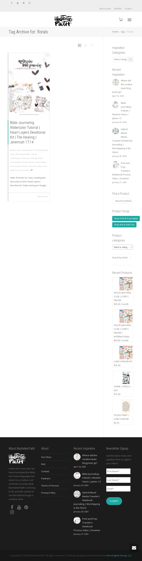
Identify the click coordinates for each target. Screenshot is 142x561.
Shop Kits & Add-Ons (124, 224)
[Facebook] (12, 3)
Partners (45, 478)
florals (31, 162)
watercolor (42, 166)
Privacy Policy (48, 492)
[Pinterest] (23, 3)
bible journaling (29, 158)
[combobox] (122, 247)
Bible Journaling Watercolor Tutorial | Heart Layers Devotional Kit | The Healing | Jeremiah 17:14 (27, 132)
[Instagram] (29, 3)
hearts (24, 166)
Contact (45, 471)
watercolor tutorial (19, 170)
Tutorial (32, 166)
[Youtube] (17, 3)
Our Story (46, 457)
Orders (128, 8)
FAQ (43, 464)
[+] (29, 84)
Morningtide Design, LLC (119, 555)
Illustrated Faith (23, 154)
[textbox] (122, 247)
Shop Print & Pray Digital (126, 218)
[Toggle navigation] (129, 20)
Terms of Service (50, 485)
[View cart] (120, 19)
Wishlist (118, 8)
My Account (105, 8)
